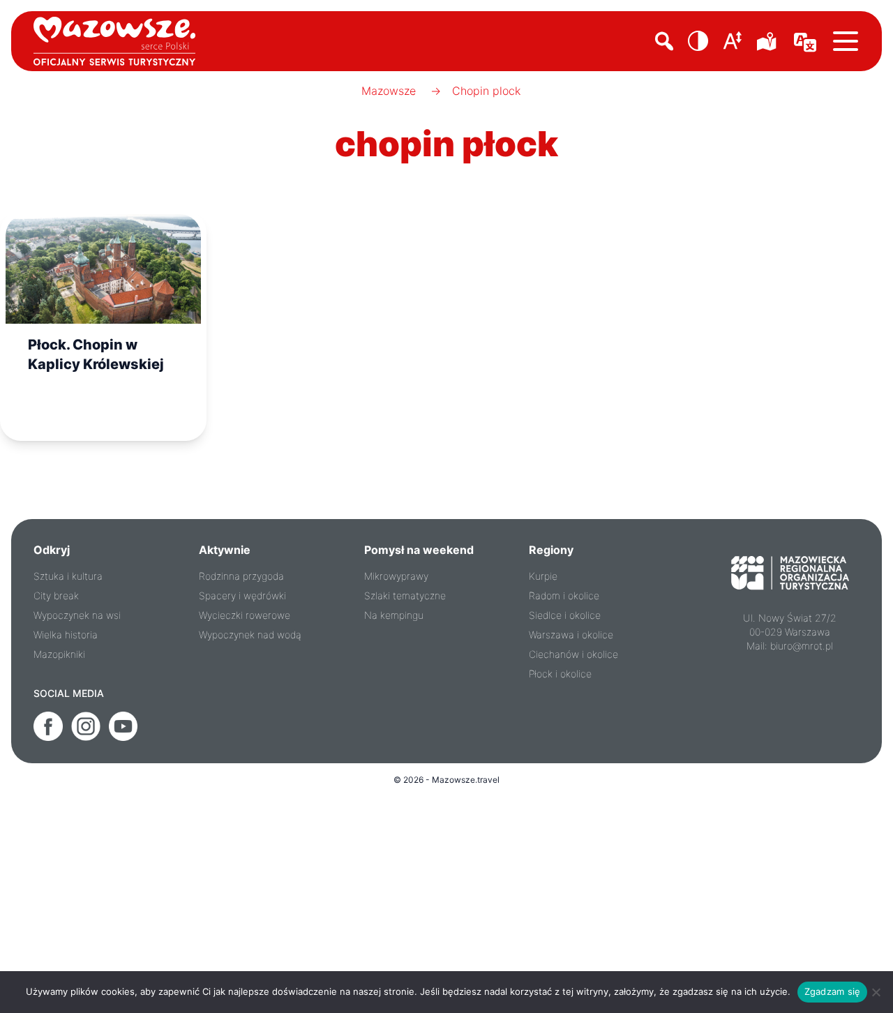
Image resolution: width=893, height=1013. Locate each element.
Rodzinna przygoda (241, 576)
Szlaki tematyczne (405, 595)
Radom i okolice (564, 595)
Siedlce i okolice (565, 615)
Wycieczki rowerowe (244, 615)
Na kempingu (393, 615)
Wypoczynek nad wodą (250, 634)
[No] (876, 992)
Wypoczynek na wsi (77, 615)
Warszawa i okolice (571, 634)
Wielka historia (65, 634)
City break (56, 595)
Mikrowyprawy (396, 576)
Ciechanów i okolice (573, 654)
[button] (698, 41)
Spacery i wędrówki (242, 595)
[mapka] (769, 41)
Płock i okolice (560, 674)
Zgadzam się (832, 991)
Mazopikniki (59, 654)
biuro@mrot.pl (801, 646)
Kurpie (543, 576)
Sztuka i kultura (68, 576)
